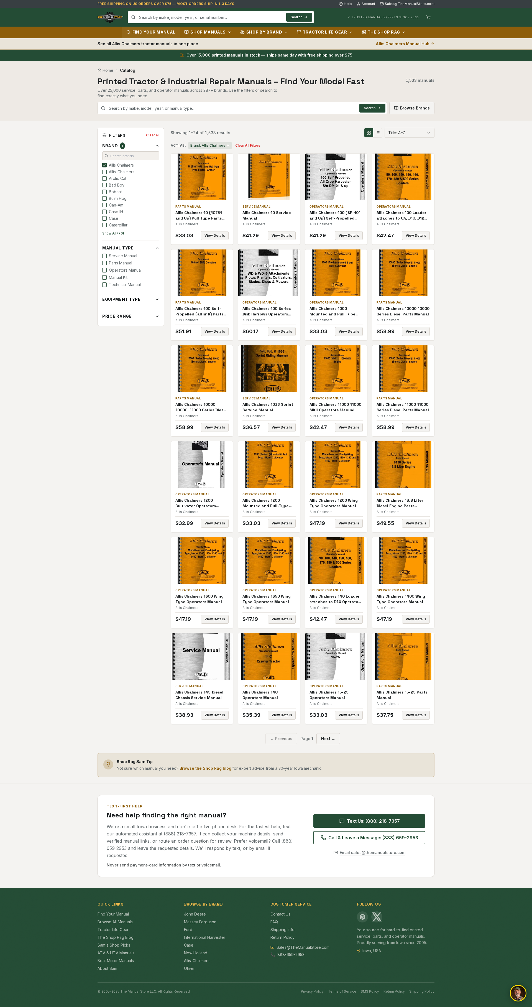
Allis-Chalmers (196, 960)
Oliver (189, 968)
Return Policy (282, 937)
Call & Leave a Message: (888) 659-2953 (373, 837)
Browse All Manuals (115, 921)
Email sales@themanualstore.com (372, 852)
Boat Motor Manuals (116, 960)
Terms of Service (342, 991)
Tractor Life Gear (325, 32)
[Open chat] (518, 993)
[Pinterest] (362, 916)
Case (188, 945)
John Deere (195, 914)
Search (296, 17)
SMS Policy (370, 991)
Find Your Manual (153, 32)
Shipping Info (282, 929)
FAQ (274, 921)
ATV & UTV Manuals (116, 952)
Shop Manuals (208, 32)
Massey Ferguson (200, 921)
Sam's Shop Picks (114, 945)
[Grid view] (368, 132)
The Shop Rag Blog (116, 937)
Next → (328, 738)
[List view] (377, 132)
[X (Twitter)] (376, 916)
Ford (188, 929)
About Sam (107, 968)
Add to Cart (206, 177)
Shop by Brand (264, 32)
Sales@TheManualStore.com (409, 4)
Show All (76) (113, 233)
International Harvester (204, 937)
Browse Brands (415, 108)
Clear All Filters (247, 145)
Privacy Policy (312, 991)
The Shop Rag (384, 32)
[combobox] (221, 17)
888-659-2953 (291, 954)
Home (108, 70)
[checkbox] (104, 165)
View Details (214, 235)
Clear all (152, 135)
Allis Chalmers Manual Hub (402, 43)
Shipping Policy (421, 991)
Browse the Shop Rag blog (205, 768)
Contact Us (280, 914)
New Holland (195, 952)
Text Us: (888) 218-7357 (373, 821)
